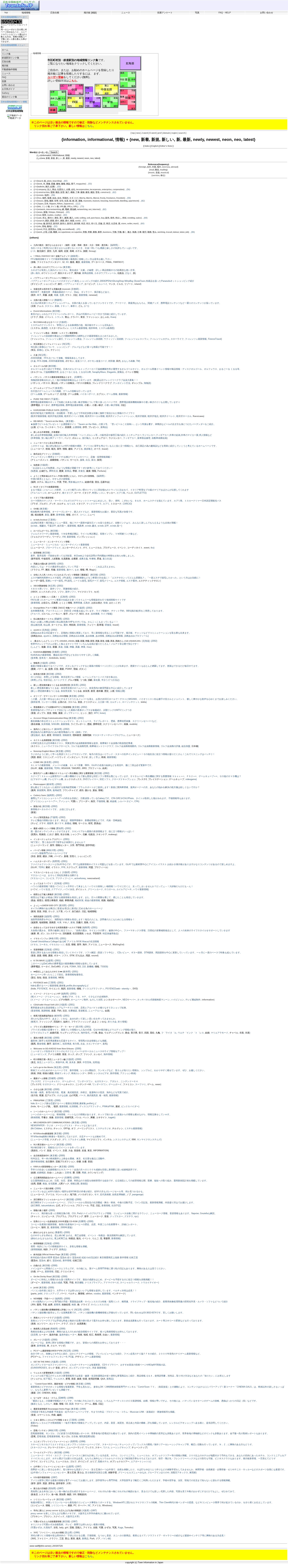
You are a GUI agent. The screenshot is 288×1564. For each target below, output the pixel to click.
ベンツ (67, 438)
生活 (68, 944)
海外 (85, 944)
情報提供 (82, 1494)
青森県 (107, 1238)
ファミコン (128, 1084)
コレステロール (53, 933)
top (6, 12)
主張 (65, 1150)
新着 (66, 856)
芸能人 (78, 1527)
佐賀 (66, 251)
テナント (54, 350)
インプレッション (85, 537)
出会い (50, 1172)
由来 (104, 768)
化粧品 (120, 273)
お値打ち (43, 471)
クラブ (34, 317)
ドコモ (65, 966)
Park (92, 1538)
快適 (85, 1379)
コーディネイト (134, 547)
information (208, 999)
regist (174, 133)
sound (94, 955)
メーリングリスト (85, 1128)
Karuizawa (198, 416)
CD (66, 1404)
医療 (39, 1183)
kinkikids (53, 658)
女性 (56, 1527)
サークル (82, 823)
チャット (58, 1128)
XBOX (34, 592)
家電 (68, 1379)
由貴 (50, 295)
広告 (56, 669)
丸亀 (158, 1032)
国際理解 (87, 735)
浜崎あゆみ (36, 636)
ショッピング (50, 284)
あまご (95, 1021)
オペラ (97, 449)
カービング (89, 284)
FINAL (109, 262)
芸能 (72, 1527)
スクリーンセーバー (112, 724)
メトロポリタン (85, 1194)
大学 (72, 845)
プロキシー (36, 1516)
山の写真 (73, 1095)
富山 (67, 1538)
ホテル (78, 251)
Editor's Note (166, 146)
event (146, 547)
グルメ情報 (73, 680)
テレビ (34, 823)
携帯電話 (35, 405)
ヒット (83, 713)
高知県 (62, 1494)
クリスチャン (90, 702)
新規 (33, 812)
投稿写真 (69, 1117)
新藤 (55, 647)
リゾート (128, 284)
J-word (145, 133)
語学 (39, 1483)
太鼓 (33, 306)
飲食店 (34, 1494)
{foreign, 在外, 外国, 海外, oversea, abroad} (158, 167)
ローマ (77, 493)
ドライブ (85, 1304)
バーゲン (58, 856)
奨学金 (51, 1483)
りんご (95, 1238)
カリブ (93, 1461)
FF (42, 569)
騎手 (49, 1043)
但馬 (33, 1183)
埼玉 (33, 350)
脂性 (57, 834)
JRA (33, 1304)
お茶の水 (62, 702)
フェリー (91, 625)
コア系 (59, 911)
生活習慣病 (78, 933)
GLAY (34, 768)
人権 (112, 691)
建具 (78, 1538)
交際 (78, 1172)
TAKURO (76, 768)
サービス (74, 460)
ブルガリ (43, 503)
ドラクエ (35, 569)
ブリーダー (84, 801)
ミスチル (35, 328)
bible (143, 702)
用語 (88, 955)
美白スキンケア (65, 273)
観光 (53, 449)
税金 (33, 900)
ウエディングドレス (114, 1032)
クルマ (53, 1345)
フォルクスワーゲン (41, 537)
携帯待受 (97, 724)
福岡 (60, 251)
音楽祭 (77, 1150)
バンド (67, 911)
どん (80, 306)
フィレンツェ (37, 339)
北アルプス (50, 1095)
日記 (75, 295)
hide (33, 988)
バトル (78, 1117)
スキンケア (101, 834)
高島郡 (52, 922)
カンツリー (42, 1323)
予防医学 (97, 933)
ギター (57, 955)
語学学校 (90, 845)
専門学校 (80, 845)
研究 (90, 823)
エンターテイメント (72, 547)
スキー (98, 1447)
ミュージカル (95, 547)
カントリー (54, 1323)
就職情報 (54, 460)
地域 (86, 1334)
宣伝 (33, 977)
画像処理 (66, 1304)
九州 (55, 251)
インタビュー (73, 757)
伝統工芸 (77, 1260)
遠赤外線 (53, 1334)
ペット (86, 1117)
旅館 (85, 251)
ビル (47, 350)
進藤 (43, 647)
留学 (59, 449)
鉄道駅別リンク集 (10, 57)
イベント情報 (131, 372)
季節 (75, 471)
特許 (46, 1249)
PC (75, 1505)
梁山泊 (54, 383)
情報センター (62, 845)
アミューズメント (40, 460)
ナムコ (40, 306)
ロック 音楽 (54, 1367)
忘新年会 (104, 482)
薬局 (33, 790)
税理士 (40, 900)
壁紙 (89, 724)
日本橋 (195, 746)
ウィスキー (50, 427)
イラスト (55, 867)
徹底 (72, 262)
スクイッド (59, 1516)
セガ (96, 592)
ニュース (125, 12)
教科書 (99, 691)
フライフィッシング (81, 1021)
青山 (67, 317)
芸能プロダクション (65, 1161)
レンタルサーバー (112, 999)
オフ (73, 1128)
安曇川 (79, 922)
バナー (40, 669)
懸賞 (61, 471)
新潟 (33, 911)
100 (74, 1494)
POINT (68, 669)
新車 (52, 514)
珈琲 (43, 1227)
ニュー (91, 514)
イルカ (119, 284)
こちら (89, 125)
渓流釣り (58, 1021)
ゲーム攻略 (73, 394)
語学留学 (60, 1483)
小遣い (87, 405)
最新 (62, 669)
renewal (93, 295)
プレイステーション (158, 779)
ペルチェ (72, 1293)
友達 (84, 1150)
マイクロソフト (85, 592)
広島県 (54, 603)
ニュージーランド (40, 845)
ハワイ (34, 889)
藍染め (34, 1260)
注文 (65, 1010)
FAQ (4, 77)
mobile (133, 724)
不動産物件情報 (9, 69)
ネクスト (35, 746)
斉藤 (45, 295)
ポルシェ (76, 438)
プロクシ (48, 1516)
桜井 (33, 295)
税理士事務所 (51, 900)
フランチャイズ (70, 790)
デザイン (79, 1356)
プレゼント (93, 427)
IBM (134, 1139)
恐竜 (33, 1436)
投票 (4, 81)
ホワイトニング (48, 273)
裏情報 (81, 1293)
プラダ (34, 503)
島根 (80, 1334)
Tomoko (128, 1527)
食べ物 (54, 1494)
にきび (50, 834)
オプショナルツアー (120, 1461)
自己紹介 (76, 911)
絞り (49, 1260)
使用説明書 (93, 1379)
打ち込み (80, 955)
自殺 (95, 1527)
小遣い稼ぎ (97, 405)
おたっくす (114, 603)
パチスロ (45, 383)
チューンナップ (139, 1447)
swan (157, 1084)
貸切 (49, 251)
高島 (86, 922)
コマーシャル (43, 1415)
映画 (48, 449)
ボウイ (64, 1367)
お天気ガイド (8, 89)
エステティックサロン (149, 580)
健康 (88, 471)
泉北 (33, 1062)
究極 (53, 569)
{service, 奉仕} (158, 175)
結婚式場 (89, 482)
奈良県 (86, 691)
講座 (50, 955)
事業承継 (69, 900)
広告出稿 (54, 12)
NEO (81, 614)
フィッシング (45, 1021)
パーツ (63, 1293)
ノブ (128, 1194)
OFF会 (67, 1128)
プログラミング (75, 1216)
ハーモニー (56, 614)
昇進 (99, 558)
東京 (82, 317)
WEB (60, 977)
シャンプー (75, 834)
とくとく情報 (65, 603)
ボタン (82, 669)
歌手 (66, 614)
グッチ (52, 503)
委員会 (97, 823)
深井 (79, 1062)
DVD (135, 988)
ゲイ (85, 547)
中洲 (59, 482)
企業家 (74, 558)
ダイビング (36, 284)
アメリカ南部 (54, 1054)
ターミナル (56, 625)
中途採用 (45, 558)
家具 (73, 1538)
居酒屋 (68, 427)
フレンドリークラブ (102, 383)
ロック (51, 911)
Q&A (102, 1379)
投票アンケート (164, 12)
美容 (73, 1379)
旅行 (60, 284)
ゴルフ (72, 1323)
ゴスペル (45, 614)
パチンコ (35, 383)
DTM (72, 955)
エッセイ (98, 1054)
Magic (92, 569)
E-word (153, 133)
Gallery (5, 93)
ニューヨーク (37, 449)
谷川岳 (34, 1095)
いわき (88, 933)
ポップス (41, 713)
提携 (50, 669)
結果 (50, 1304)
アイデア (53, 1249)
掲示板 (87, 12)
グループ (73, 614)
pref (160, 133)
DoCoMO (55, 966)
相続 (61, 900)
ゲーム (150, 1084)
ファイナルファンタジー (49, 262)
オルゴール (36, 372)
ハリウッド (60, 757)
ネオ (87, 614)
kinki (62, 658)
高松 (152, 1032)
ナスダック (55, 1139)
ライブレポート (78, 724)
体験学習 (112, 1472)
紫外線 (77, 273)
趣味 (70, 449)
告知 (39, 977)
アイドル (87, 1527)
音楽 (80, 702)
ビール (40, 427)
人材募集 (55, 558)
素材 (48, 867)
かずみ (107, 1527)
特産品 (72, 1238)
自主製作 (50, 1161)
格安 (93, 801)
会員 (107, 1010)
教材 (39, 757)
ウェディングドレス (70, 1032)
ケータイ (45, 405)
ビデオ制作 (64, 999)
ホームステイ (54, 493)
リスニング (48, 757)
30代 (33, 1538)
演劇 (90, 680)
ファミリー (42, 1538)
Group (92, 251)
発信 (45, 977)
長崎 (72, 251)
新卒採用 (35, 558)
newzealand (93, 878)
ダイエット (81, 889)
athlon (89, 1293)
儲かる (88, 790)
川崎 (50, 856)
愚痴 (95, 1404)
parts (33, 1293)
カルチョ (61, 503)
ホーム (5, 50)
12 (63, 262)
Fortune (102, 471)
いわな (103, 1021)
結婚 (207, 1032)
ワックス (89, 1447)
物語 (69, 1494)
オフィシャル (68, 1205)
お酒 (33, 427)
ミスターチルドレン (59, 328)
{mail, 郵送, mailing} (158, 170)
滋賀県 (34, 922)
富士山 (80, 1472)
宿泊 (97, 482)
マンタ (112, 284)
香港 (33, 713)
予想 (71, 1282)
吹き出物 (64, 834)
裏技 (78, 262)
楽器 (39, 955)
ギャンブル (137, 383)
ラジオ (84, 757)
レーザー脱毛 (37, 580)
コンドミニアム (46, 1461)
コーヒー (35, 1227)
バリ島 (94, 1032)
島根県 (98, 1334)
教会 (101, 1032)
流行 (90, 713)
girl (66, 1527)
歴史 (106, 691)
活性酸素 (67, 933)
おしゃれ (104, 317)
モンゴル (65, 1436)
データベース (97, 262)
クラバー (74, 317)
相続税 (110, 900)
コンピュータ (47, 1216)
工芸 (61, 1538)
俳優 (78, 1161)
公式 (58, 1205)
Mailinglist (118, 944)
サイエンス (54, 988)
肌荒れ (34, 834)
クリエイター (67, 1271)
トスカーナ (116, 503)
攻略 (33, 262)
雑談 (94, 12)
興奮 (92, 1117)
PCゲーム (36, 1356)
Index (147, 146)
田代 (118, 361)
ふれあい (59, 1172)
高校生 (34, 1150)
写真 (197, 12)
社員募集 (65, 558)
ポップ (79, 1054)
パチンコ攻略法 (66, 383)
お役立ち (45, 603)
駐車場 (100, 625)
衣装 (242, 1032)
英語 (33, 757)
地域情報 (26, 12)
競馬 (33, 1043)
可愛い (74, 801)
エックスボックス (47, 592)
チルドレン (117, 1128)
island (137, 284)
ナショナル (36, 1379)
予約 (65, 482)
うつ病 (83, 680)
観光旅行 (41, 251)
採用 (99, 460)
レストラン (44, 1494)
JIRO (84, 768)
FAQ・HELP (224, 12)
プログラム (61, 1216)
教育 (93, 691)
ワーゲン (56, 537)
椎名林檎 (35, 724)
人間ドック (63, 1183)
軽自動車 (39, 514)
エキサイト (101, 1117)
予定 (92, 1205)
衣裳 (247, 1032)
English (154, 146)
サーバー (82, 1505)
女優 (84, 1161)
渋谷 (41, 317)
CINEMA (46, 1393)
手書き (44, 1117)
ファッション (92, 317)
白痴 (33, 1271)
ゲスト (68, 295)
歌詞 (63, 988)
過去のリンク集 (9, 97)
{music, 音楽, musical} (158, 172)
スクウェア (71, 867)
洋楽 (45, 911)
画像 (126, 724)
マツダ (61, 1345)
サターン (79, 1404)
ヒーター (43, 1334)
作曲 (53, 1415)
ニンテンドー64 (83, 1084)
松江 (91, 1334)
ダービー (35, 1282)
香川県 (134, 1032)
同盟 (91, 867)
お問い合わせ (266, 12)
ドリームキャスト (65, 1084)
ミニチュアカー (99, 438)
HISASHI (65, 768)
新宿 (39, 856)
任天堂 (63, 394)
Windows (107, 1505)
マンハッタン (62, 1194)
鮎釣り (67, 1021)
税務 (103, 900)
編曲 (59, 1415)
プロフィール (94, 768)
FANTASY (118, 262)
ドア (98, 1538)
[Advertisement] (91, 24)
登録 (75, 669)
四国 (146, 1032)
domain (166, 133)
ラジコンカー (115, 438)
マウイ (34, 1461)
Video (34, 1425)
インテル (107, 1139)
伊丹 (85, 427)
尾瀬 (41, 1095)
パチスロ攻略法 (83, 383)
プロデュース (109, 547)
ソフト (61, 592)
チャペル (234, 1032)
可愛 (101, 1527)
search (181, 133)
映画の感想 (48, 1073)
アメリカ (78, 449)
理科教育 (77, 735)
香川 (141, 1032)
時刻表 (72, 625)
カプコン (100, 394)
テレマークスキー (56, 1447)
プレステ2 (142, 779)
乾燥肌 (42, 834)
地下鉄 (73, 1194)
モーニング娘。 (44, 1106)
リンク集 (6, 54)
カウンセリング (95, 1172)
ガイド (75, 514)
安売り (73, 856)
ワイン (60, 427)
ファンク (88, 1054)
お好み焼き (96, 603)
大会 (70, 1150)
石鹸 (85, 834)
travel (105, 449)
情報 (65, 449)
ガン (42, 933)
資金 (95, 790)
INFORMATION (100, 1150)
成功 (81, 790)
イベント (49, 317)
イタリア (86, 493)
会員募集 (81, 1323)
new (138, 133)
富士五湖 (71, 1472)
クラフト (53, 1538)
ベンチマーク (118, 1293)
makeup (112, 834)
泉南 (33, 1323)
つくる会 (77, 691)
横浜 (45, 856)
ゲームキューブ (51, 394)
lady (61, 1527)
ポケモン (69, 361)
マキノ (66, 922)
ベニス (129, 493)
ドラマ (42, 823)
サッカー (110, 493)
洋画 (39, 1073)
